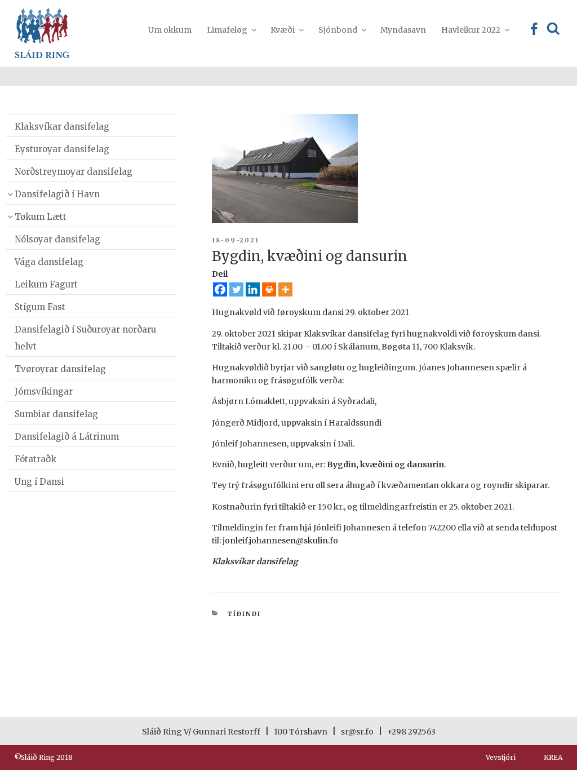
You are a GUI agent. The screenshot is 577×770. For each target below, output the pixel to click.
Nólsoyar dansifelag (57, 239)
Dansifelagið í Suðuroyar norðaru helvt (85, 338)
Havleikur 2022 (470, 30)
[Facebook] (220, 289)
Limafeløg (227, 30)
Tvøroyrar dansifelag (60, 369)
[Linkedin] (253, 289)
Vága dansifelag (49, 261)
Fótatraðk (35, 459)
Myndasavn (403, 30)
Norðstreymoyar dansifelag (73, 171)
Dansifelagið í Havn (57, 194)
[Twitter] (236, 289)
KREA (553, 757)
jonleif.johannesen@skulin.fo (280, 541)
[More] (285, 289)
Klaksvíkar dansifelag (62, 126)
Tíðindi (244, 614)
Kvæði (282, 30)
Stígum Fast (40, 307)
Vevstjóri (501, 757)
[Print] (269, 289)
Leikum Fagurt (46, 284)
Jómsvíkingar (44, 391)
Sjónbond (337, 30)
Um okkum (170, 30)
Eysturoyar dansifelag (62, 149)
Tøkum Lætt (40, 216)
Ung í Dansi (39, 481)
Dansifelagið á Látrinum (67, 436)
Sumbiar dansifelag (56, 414)
